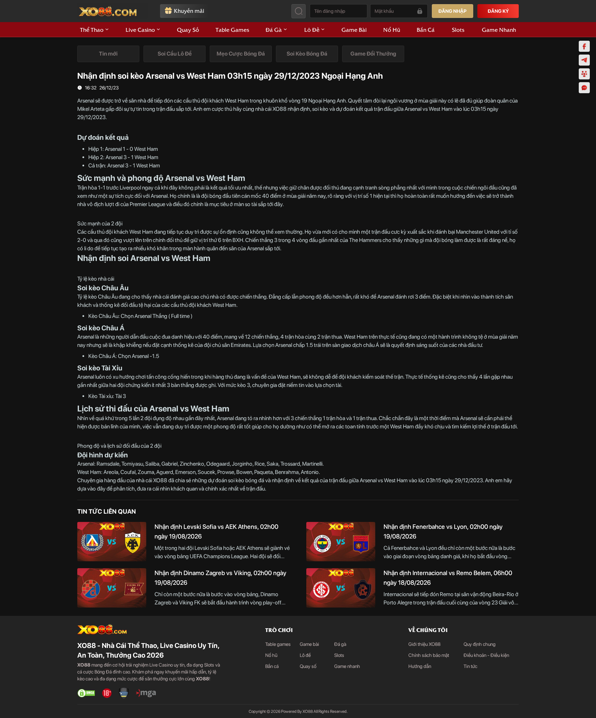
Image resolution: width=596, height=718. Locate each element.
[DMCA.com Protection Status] (86, 693)
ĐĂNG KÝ (498, 11)
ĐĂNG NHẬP (452, 11)
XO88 (279, 109)
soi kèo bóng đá (246, 480)
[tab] (108, 54)
